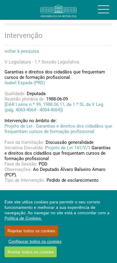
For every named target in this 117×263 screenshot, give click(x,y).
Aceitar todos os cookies (31, 251)
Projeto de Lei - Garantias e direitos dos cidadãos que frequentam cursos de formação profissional (58, 128)
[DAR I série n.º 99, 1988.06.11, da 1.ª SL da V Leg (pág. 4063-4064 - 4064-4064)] (53, 107)
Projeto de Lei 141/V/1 (67, 147)
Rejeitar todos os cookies (31, 230)
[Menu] (103, 9)
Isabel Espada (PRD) (24, 82)
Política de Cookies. (23, 218)
